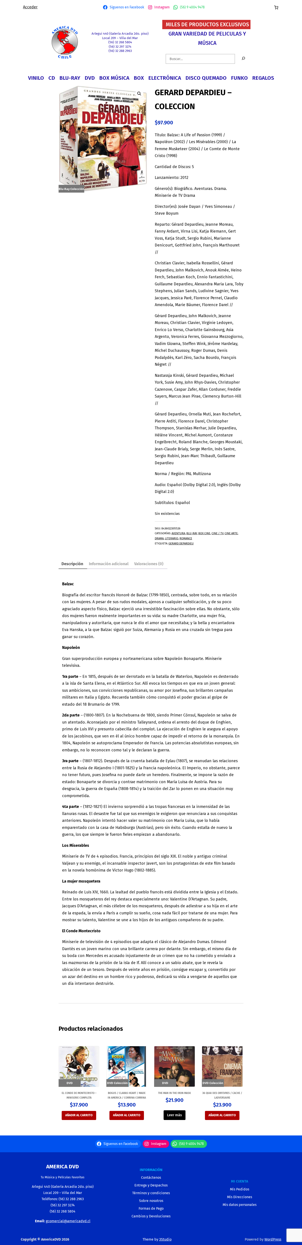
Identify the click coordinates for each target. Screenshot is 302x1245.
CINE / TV (217, 533)
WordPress (272, 1239)
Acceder (30, 7)
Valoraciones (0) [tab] (148, 563)
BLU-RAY (191, 533)
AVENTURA (178, 533)
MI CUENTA (239, 1181)
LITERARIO (171, 538)
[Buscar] (243, 59)
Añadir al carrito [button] (79, 1115)
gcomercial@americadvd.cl (68, 1221)
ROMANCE (186, 538)
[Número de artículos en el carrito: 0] (276, 7)
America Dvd (62, 1167)
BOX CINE (204, 533)
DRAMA (159, 538)
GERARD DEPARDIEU (181, 543)
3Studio (165, 1239)
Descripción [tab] (72, 563)
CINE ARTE (231, 533)
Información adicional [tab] (108, 563)
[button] (139, 94)
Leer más (174, 1115)
